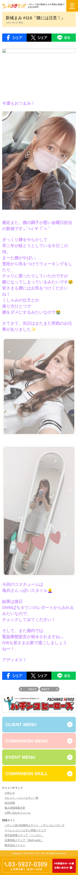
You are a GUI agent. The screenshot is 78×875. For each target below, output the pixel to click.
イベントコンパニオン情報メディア (25, 830)
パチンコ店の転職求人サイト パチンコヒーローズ (34, 825)
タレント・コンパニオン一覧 (21, 798)
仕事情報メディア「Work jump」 (24, 840)
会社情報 (10, 803)
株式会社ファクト (15, 845)
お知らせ (10, 793)
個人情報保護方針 (15, 807)
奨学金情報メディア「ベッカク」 (24, 835)
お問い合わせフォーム (18, 812)
